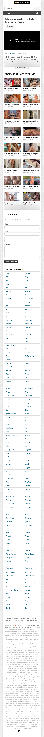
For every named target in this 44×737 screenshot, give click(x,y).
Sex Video (28, 518)
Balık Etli (28, 316)
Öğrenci (27, 475)
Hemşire (28, 403)
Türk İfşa (28, 550)
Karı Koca (9, 428)
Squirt (8, 529)
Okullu (27, 478)
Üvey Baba (28, 568)
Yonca (12, 53)
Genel (8, 388)
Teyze (27, 536)
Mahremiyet (25, 618)
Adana (8, 288)
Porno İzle (28, 496)
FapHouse (9, 370)
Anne (7, 306)
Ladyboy (28, 450)
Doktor (27, 345)
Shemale (9, 522)
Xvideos (27, 586)
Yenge (8, 597)
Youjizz (27, 601)
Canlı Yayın (29, 334)
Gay (7, 385)
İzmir (26, 417)
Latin (7, 453)
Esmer (8, 360)
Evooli (27, 363)
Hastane (28, 399)
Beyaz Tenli (29, 324)
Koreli (27, 439)
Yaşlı (7, 594)
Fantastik (9, 367)
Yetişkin (27, 597)
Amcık (27, 295)
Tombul (27, 540)
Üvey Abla (9, 565)
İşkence (27, 414)
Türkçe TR (9, 558)
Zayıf (26, 604)
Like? (11, 26)
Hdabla (8, 403)
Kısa (26, 428)
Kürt (7, 446)
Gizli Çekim (29, 388)
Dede (26, 342)
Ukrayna (8, 561)
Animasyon (29, 298)
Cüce (7, 342)
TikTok (8, 540)
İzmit (7, 421)
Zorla (26, 608)
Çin (7, 338)
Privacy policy (19, 620)
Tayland (27, 532)
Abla (26, 284)
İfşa (7, 410)
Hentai (8, 406)
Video (8, 579)
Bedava (8, 324)
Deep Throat (10, 345)
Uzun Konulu (29, 576)
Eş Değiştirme (29, 356)
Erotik (8, 356)
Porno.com (9, 500)
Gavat (27, 381)
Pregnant (28, 500)
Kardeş (27, 424)
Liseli (26, 457)
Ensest (27, 352)
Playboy (27, 489)
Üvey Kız (28, 572)
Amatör (27, 291)
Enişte (8, 352)
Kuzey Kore (10, 450)
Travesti (8, 547)
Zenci (8, 608)
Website (7, 238)
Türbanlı (27, 547)
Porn (7, 493)
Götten (8, 392)
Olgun (8, 482)
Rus (7, 511)
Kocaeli (27, 432)
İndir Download (11, 414)
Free (7, 378)
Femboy (27, 370)
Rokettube (28, 507)
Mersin (27, 464)
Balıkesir (9, 320)
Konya (8, 439)
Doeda (9, 618)
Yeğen (27, 594)
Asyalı (27, 309)
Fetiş (7, 374)
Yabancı (27, 590)
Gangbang (9, 381)
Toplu (8, 543)
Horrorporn (28, 406)
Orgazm (27, 486)
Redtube (28, 504)
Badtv (8, 313)
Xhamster (9, 583)
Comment (7, 245)
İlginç (27, 410)
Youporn (8, 604)
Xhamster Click (30, 583)
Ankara (27, 302)
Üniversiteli (28, 561)
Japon (27, 421)
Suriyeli (27, 529)
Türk (7, 550)
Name (6, 224)
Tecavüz (9, 536)
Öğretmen (9, 478)
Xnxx (7, 586)
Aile (26, 288)
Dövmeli (8, 349)
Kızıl (7, 432)
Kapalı (8, 424)
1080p (8, 273)
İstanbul (8, 417)
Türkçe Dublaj (29, 554)
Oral (7, 486)
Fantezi (27, 367)
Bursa (27, 331)
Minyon (27, 468)
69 (7, 280)
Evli (26, 360)
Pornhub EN (10, 496)
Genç (27, 385)
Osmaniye (9, 489)
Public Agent (10, 504)
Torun (27, 543)
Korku (8, 442)
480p (26, 277)
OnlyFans (28, 482)
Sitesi (8, 525)
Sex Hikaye (10, 518)
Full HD (27, 378)
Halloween (28, 396)
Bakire (27, 313)
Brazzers (9, 331)
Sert (26, 514)
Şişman (27, 522)
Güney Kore (10, 396)
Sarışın (8, 514)
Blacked (8, 327)
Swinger (8, 532)
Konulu (27, 435)
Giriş (22, 623)
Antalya (27, 306)
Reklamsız (9, 507)
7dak (7, 284)
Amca (8, 295)
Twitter (27, 558)
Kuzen (27, 446)
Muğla (27, 471)
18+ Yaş (28, 273)
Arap (7, 309)
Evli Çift (8, 363)
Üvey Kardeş (10, 572)
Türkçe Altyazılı (11, 554)
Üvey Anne (9, 568)
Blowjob (27, 327)
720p (26, 280)
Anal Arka (9, 298)
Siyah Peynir (29, 525)
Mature (8, 464)
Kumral (27, 442)
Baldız (8, 316)
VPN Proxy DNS (31, 620)
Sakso (27, 511)
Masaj (27, 460)
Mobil (8, 471)
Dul (26, 349)
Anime (8, 302)
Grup (26, 392)
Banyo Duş (28, 320)
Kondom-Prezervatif (12, 435)
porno (24, 644)
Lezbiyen (9, 457)
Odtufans (9, 475)
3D (7, 277)
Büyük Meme (10, 334)
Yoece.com (9, 601)
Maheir (8, 460)
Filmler (27, 374)
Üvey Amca (29, 565)
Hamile (8, 399)
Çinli (26, 338)
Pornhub (28, 493)
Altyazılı (8, 291)
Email (6, 231)
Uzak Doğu (9, 576)
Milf (7, 468)
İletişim (16, 618)
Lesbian (27, 453)
